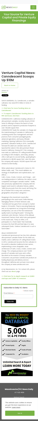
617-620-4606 (19, 392)
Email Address (9, 293)
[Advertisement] (19, 49)
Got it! (20, 413)
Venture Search (19, 397)
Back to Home (9, 85)
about (13, 271)
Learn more (16, 407)
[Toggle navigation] (33, 7)
